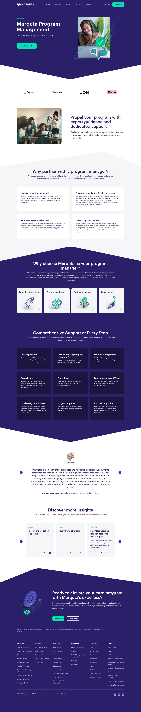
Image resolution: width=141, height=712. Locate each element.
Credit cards (57, 670)
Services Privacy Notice (116, 668)
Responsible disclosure (116, 681)
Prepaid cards (58, 662)
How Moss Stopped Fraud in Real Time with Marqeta (100, 525)
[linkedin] (123, 694)
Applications (57, 658)
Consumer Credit (22, 683)
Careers (92, 655)
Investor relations (95, 673)
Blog (91, 666)
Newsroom (93, 662)
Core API (74, 660)
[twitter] (119, 694)
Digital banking (22, 658)
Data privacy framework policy (116, 663)
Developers (68, 4)
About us (93, 647)
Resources (78, 4)
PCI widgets (39, 662)
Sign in (107, 4)
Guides (73, 651)
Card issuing (57, 651)
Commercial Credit (23, 679)
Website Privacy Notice (115, 658)
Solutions (58, 4)
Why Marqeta (94, 651)
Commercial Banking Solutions (24, 671)
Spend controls (40, 655)
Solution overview (23, 647)
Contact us (118, 4)
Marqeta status (76, 664)
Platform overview (41, 647)
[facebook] (115, 694)
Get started (27, 46)
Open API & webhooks (60, 673)
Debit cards (57, 666)
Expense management (24, 675)
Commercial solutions (24, 662)
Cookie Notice (112, 672)
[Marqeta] (25, 4)
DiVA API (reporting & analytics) (78, 656)
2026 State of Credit (64, 524)
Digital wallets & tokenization (58, 682)
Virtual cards (39, 651)
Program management (24, 651)
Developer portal (77, 647)
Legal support (112, 647)
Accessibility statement (116, 685)
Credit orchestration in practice (38, 524)
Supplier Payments (23, 666)
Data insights (57, 677)
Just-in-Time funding (42, 658)
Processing (56, 655)
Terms (110, 651)
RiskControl (57, 647)
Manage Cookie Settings (113, 676)
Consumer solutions (23, 655)
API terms (111, 655)
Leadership (93, 658)
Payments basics (95, 677)
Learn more (73, 618)
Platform (49, 4)
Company (88, 4)
